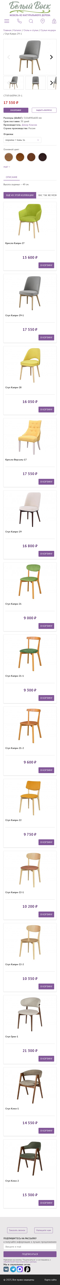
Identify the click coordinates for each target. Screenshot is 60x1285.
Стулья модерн (48, 30)
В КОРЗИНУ (15, 110)
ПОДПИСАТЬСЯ (30, 1254)
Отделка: (9, 134)
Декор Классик (29, 124)
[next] (51, 57)
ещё (6, 166)
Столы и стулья (31, 30)
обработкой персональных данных (20, 1261)
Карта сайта (50, 1279)
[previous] (9, 57)
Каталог (17, 30)
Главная (7, 30)
